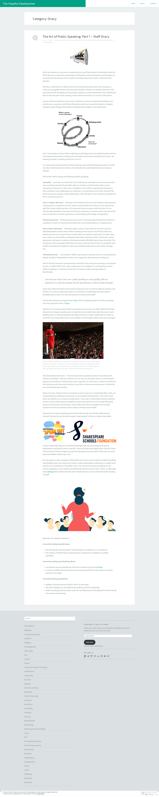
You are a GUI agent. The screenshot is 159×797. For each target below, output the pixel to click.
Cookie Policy (40, 793)
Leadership (65, 40)
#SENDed (27, 643)
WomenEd (109, 40)
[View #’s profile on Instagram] (92, 656)
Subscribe (89, 642)
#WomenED (28, 651)
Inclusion (27, 700)
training (49, 472)
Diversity (27, 680)
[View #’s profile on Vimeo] (108, 656)
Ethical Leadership (31, 688)
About (142, 3)
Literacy (27, 717)
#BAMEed (27, 630)
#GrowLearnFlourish (32, 634)
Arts (25, 655)
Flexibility (28, 692)
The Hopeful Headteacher (19, 3)
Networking (28, 725)
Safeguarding (29, 758)
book (100, 567)
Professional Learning (95, 40)
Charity (27, 663)
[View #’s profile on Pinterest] (95, 656)
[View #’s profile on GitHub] (101, 656)
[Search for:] (49, 618)
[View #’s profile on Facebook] (85, 656)
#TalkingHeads (30, 647)
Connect (153, 3)
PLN (25, 737)
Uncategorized (29, 762)
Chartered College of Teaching (35, 667)
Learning (74, 40)
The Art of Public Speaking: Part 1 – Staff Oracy (76, 36)
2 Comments (48, 42)
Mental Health (29, 721)
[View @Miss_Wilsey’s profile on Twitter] (88, 656)
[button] (54, 432)
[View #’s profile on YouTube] (105, 656)
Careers (27, 659)
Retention (28, 753)
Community (28, 675)
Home (133, 3)
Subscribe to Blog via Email (96, 624)
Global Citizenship (31, 696)
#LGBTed (27, 638)
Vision (26, 770)
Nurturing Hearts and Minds (34, 729)
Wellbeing (28, 774)
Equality (27, 684)
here (76, 300)
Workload (28, 782)
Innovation (28, 704)
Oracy (81, 40)
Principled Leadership (32, 741)
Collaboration (29, 671)
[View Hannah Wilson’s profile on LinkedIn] (98, 656)
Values (26, 766)
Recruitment (29, 749)
